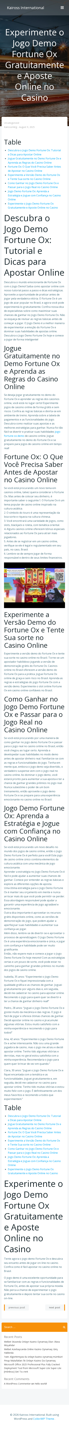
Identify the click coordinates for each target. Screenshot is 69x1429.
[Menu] (62, 7)
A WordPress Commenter (17, 1383)
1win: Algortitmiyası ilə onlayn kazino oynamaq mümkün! (33, 1356)
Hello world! (41, 1383)
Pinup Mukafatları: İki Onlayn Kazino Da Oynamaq (30, 1360)
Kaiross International (25, 7)
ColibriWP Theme (43, 1419)
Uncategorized (11, 122)
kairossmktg (10, 127)
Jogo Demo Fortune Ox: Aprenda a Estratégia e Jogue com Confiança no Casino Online (34, 195)
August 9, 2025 (27, 127)
